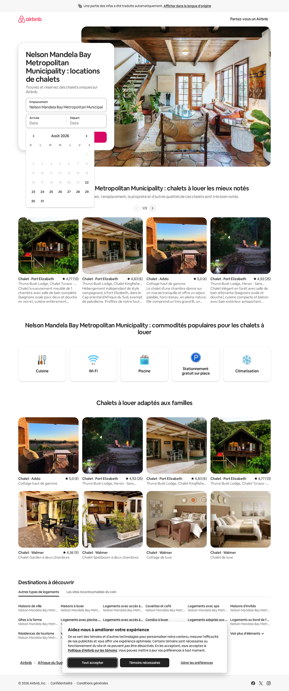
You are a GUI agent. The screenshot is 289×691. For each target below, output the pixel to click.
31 (42, 201)
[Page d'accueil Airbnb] (30, 19)
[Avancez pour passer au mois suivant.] (86, 136)
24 (42, 192)
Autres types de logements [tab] (38, 592)
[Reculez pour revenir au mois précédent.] (33, 136)
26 (60, 192)
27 (69, 192)
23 (33, 192)
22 (87, 182)
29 (87, 192)
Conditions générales (92, 683)
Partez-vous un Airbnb (249, 19)
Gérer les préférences (196, 663)
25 (51, 192)
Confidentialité (61, 683)
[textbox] (46, 123)
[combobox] (66, 107)
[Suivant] (152, 208)
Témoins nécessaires (144, 663)
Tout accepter (92, 663)
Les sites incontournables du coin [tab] (91, 592)
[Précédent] (137, 208)
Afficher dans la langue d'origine (187, 6)
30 (33, 201)
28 (78, 192)
